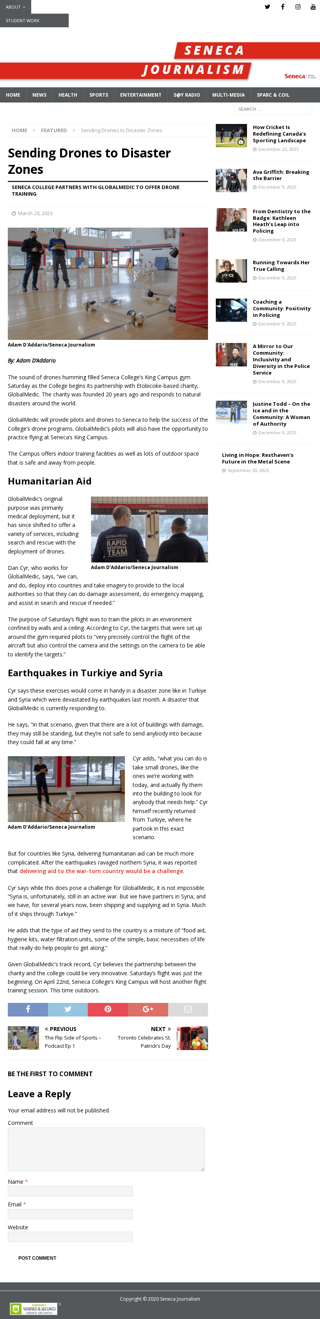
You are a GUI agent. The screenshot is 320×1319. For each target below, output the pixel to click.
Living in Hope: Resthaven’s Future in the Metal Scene (257, 458)
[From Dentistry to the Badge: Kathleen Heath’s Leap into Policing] (231, 220)
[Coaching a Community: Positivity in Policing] (231, 310)
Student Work (22, 20)
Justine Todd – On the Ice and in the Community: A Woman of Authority (281, 413)
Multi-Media (228, 95)
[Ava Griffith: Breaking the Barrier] (231, 180)
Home (13, 95)
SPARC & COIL (273, 95)
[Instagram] (298, 7)
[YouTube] (313, 7)
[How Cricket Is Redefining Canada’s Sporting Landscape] (231, 135)
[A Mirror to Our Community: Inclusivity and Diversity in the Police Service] (231, 354)
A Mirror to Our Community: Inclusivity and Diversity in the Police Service (281, 359)
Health (68, 95)
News (39, 95)
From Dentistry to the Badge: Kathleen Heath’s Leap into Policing (282, 221)
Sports (98, 95)
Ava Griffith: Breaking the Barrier (281, 175)
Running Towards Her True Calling (281, 265)
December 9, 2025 (277, 187)
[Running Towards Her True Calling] (231, 271)
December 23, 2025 (278, 149)
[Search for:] (273, 109)
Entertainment (141, 95)
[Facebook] (283, 7)
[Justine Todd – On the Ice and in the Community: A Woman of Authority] (231, 412)
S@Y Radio (187, 95)
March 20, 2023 (35, 213)
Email (15, 1204)
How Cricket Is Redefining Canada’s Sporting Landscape (279, 134)
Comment (20, 1122)
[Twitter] (267, 7)
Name (16, 1181)
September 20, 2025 (248, 470)
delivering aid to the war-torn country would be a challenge (101, 871)
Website (18, 1227)
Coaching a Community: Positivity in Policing (282, 308)
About (13, 7)
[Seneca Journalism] (160, 83)
